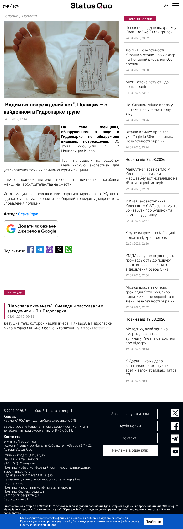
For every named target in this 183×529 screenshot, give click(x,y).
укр (6, 5)
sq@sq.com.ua (25, 441)
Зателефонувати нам (130, 414)
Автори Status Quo (18, 449)
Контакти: (13, 436)
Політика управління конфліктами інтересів (37, 487)
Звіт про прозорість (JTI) (23, 495)
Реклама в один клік (130, 450)
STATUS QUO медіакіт (20, 463)
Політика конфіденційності (38, 525)
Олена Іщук (28, 214)
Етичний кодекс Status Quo (24, 455)
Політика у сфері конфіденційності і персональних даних (47, 467)
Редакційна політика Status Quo (28, 475)
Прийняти (153, 521)
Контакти (130, 438)
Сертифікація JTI (16, 499)
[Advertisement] (61, 273)
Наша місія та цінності (21, 459)
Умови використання (20, 471)
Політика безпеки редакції (24, 491)
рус (16, 5)
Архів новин (130, 426)
